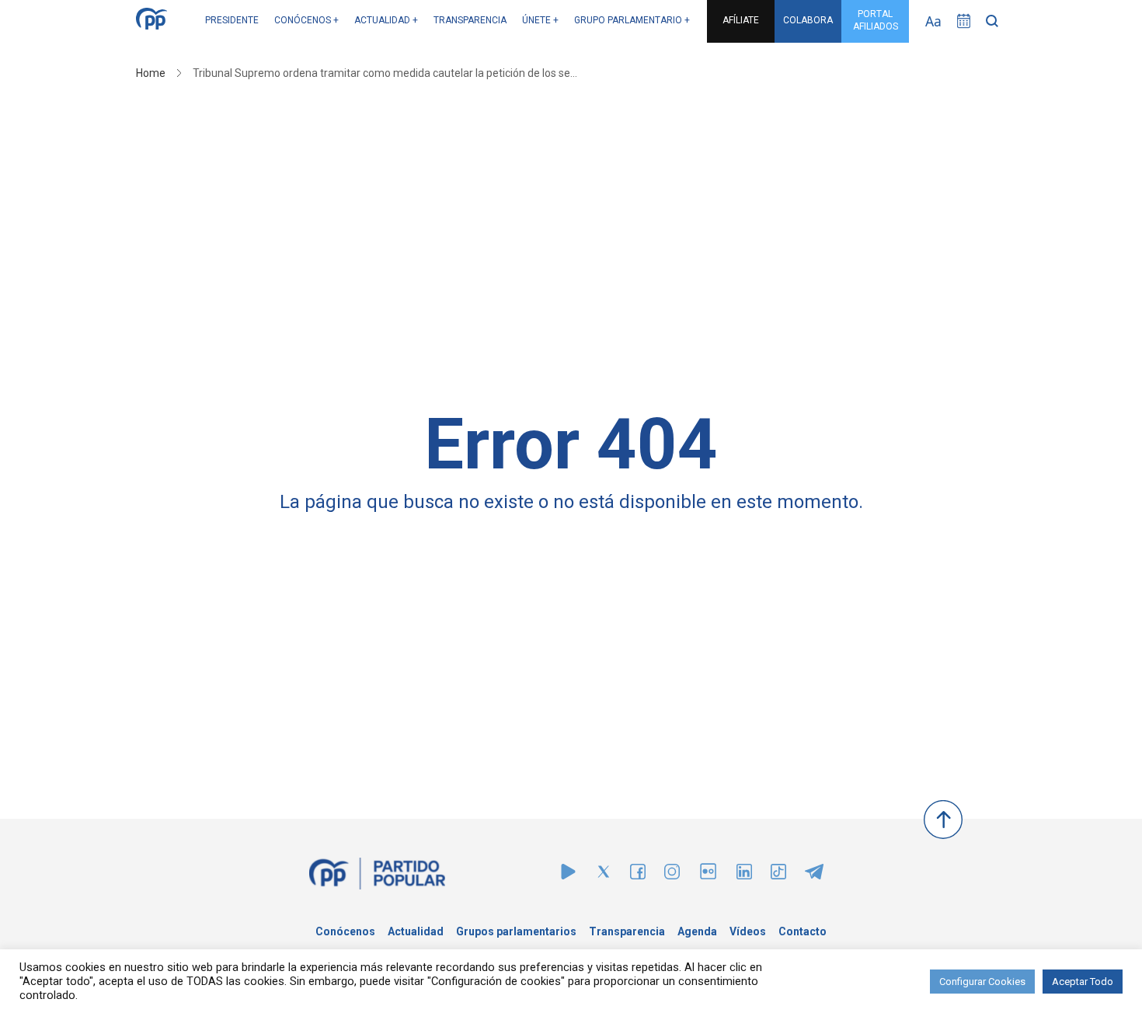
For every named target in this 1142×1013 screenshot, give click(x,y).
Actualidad (416, 931)
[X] (603, 875)
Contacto (802, 931)
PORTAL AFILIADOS (875, 20)
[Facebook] (638, 875)
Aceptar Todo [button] (1082, 981)
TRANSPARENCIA (470, 20)
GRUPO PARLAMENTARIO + (632, 20)
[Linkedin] (744, 875)
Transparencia (627, 931)
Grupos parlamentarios (516, 931)
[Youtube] (568, 875)
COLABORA (808, 20)
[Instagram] (672, 875)
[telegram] (814, 875)
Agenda (697, 931)
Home (150, 73)
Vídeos (747, 931)
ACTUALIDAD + (386, 20)
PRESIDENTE (232, 20)
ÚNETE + (540, 20)
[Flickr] (708, 879)
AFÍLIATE (740, 20)
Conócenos (345, 931)
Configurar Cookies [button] (982, 981)
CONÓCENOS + (306, 20)
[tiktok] (778, 875)
